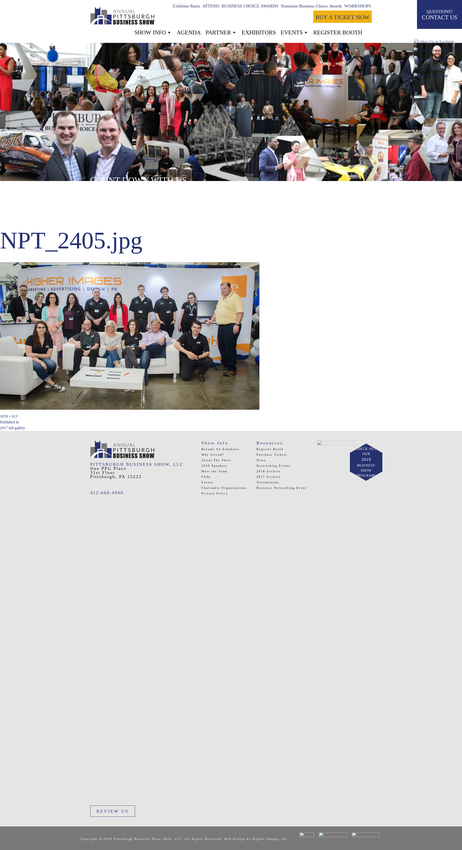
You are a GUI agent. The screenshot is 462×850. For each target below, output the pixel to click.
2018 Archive (269, 471)
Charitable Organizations (224, 488)
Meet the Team (214, 471)
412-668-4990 (106, 492)
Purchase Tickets (272, 454)
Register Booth (270, 449)
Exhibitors (259, 32)
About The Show (216, 460)
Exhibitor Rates (186, 6)
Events (292, 32)
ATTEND (210, 6)
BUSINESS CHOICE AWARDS (250, 6)
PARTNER (218, 32)
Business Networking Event (282, 488)
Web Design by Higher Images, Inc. (256, 839)
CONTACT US (439, 14)
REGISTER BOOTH (337, 32)
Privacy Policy (214, 493)
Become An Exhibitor (220, 449)
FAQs (206, 477)
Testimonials (268, 482)
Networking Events (274, 465)
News (261, 460)
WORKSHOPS (357, 6)
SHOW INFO (150, 32)
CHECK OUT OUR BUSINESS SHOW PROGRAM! (366, 462)
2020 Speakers (214, 465)
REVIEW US (112, 811)
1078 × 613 (9, 416)
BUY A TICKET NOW (342, 17)
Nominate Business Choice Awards (311, 6)
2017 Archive (269, 477)
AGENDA (189, 32)
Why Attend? (212, 454)
